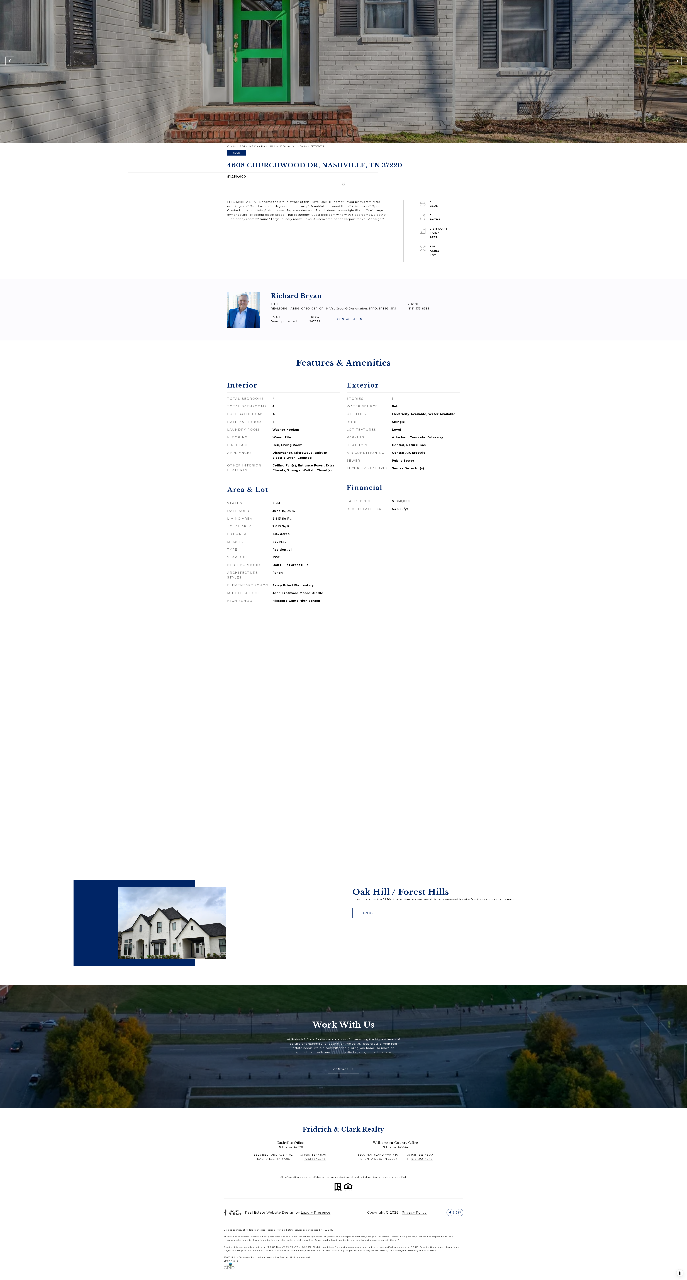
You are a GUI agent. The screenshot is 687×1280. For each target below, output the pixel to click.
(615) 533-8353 (418, 308)
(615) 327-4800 (315, 1154)
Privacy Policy (414, 1212)
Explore (368, 913)
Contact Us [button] (343, 1069)
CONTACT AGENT (350, 319)
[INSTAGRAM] (459, 1212)
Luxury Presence (315, 1212)
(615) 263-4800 (422, 1154)
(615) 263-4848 (422, 1158)
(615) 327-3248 (315, 1158)
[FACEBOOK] (450, 1212)
